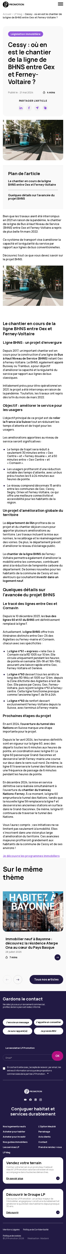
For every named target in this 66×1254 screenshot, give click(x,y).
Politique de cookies (12, 1236)
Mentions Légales (11, 1229)
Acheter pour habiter (14, 1131)
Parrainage (44, 1131)
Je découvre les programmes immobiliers (31, 856)
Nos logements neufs (14, 1126)
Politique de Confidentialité (35, 1229)
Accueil (7, 14)
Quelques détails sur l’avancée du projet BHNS (31, 196)
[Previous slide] (7, 979)
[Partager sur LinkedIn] (21, 108)
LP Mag (18, 14)
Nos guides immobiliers (15, 1142)
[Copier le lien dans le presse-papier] (45, 108)
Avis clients (44, 1137)
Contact (42, 1142)
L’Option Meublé (47, 1126)
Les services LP (11, 1147)
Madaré (44, 1238)
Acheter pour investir (14, 1137)
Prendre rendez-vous (50, 1147)
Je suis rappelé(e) (17, 1031)
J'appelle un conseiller (48, 1022)
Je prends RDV (48, 1031)
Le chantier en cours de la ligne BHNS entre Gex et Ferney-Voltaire (32, 182)
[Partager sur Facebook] (29, 108)
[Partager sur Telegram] (37, 108)
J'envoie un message (17, 1022)
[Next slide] (17, 979)
